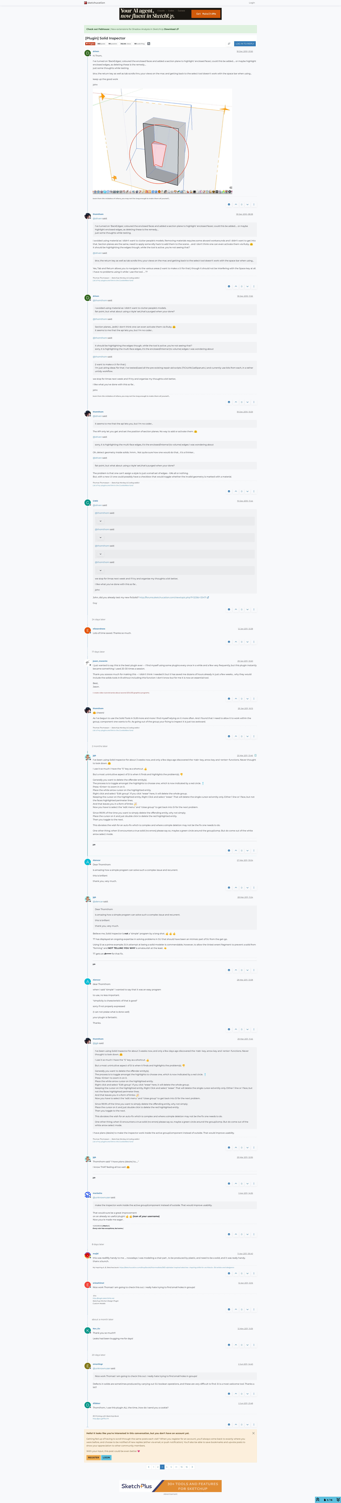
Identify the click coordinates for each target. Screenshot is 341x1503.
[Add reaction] (229, 204)
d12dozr (96, 1403)
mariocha (97, 1193)
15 (181, 1467)
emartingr (98, 1364)
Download (170, 29)
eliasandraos (99, 629)
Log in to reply (245, 44)
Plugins (91, 44)
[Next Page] (192, 1467)
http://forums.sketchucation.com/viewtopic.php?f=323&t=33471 (172, 597)
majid (95, 1253)
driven (96, 51)
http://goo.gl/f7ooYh (101, 1419)
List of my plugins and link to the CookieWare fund (113, 280)
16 (187, 1467)
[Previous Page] (149, 1467)
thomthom (98, 214)
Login (106, 1457)
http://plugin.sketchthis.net (103, 1298)
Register (93, 1457)
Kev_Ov (96, 1328)
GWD (95, 501)
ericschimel (98, 1283)
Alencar (96, 860)
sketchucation (96, 2)
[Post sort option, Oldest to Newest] (229, 43)
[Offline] (88, 215)
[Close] (253, 1433)
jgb (94, 755)
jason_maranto (100, 661)
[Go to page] (176, 1467)
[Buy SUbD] (170, 1486)
